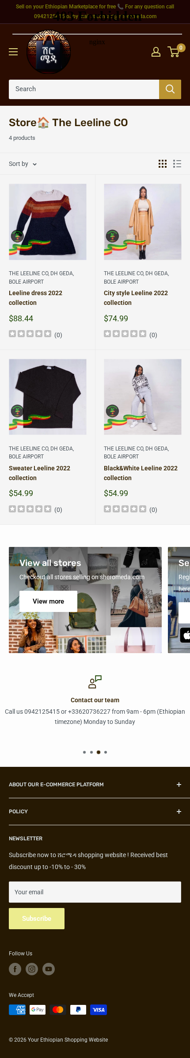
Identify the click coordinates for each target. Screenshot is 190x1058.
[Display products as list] (177, 164)
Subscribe (36, 919)
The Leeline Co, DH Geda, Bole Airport (41, 277)
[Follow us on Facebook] (15, 969)
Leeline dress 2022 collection (35, 297)
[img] (30, 334)
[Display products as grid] (163, 164)
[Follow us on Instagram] (32, 969)
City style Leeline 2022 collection (136, 297)
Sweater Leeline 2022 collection (39, 473)
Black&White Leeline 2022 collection (141, 473)
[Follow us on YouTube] (48, 969)
